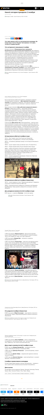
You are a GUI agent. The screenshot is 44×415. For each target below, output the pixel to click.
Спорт (24, 388)
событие (9, 373)
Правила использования (9, 398)
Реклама (19, 398)
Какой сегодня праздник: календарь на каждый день (20, 373)
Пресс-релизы (24, 398)
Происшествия (4, 388)
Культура (20, 388)
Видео (9, 388)
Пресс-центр (36, 388)
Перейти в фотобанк (18, 97)
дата (6, 373)
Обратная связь (24, 401)
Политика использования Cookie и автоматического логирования (13, 400)
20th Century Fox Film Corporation (13, 231)
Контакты (16, 398)
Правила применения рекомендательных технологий (11, 401)
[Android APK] (4, 405)
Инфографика (30, 388)
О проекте (2, 398)
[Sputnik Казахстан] (6, 9)
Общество (14, 388)
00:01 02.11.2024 (8, 14)
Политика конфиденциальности (34, 398)
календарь (32, 373)
